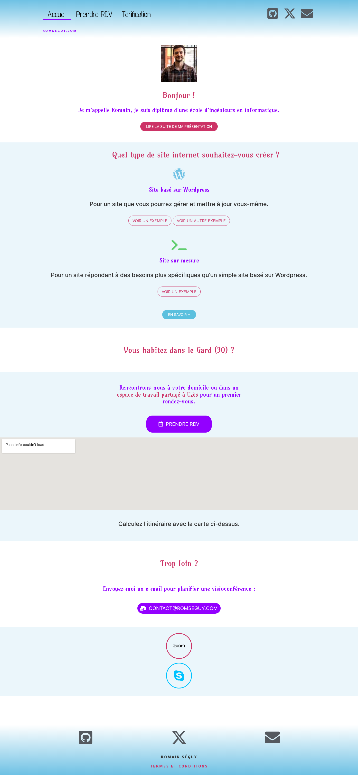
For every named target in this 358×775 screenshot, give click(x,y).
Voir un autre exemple (201, 220)
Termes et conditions (179, 766)
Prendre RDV (94, 14)
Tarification (136, 14)
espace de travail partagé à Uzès (157, 394)
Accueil (56, 14)
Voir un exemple (149, 220)
